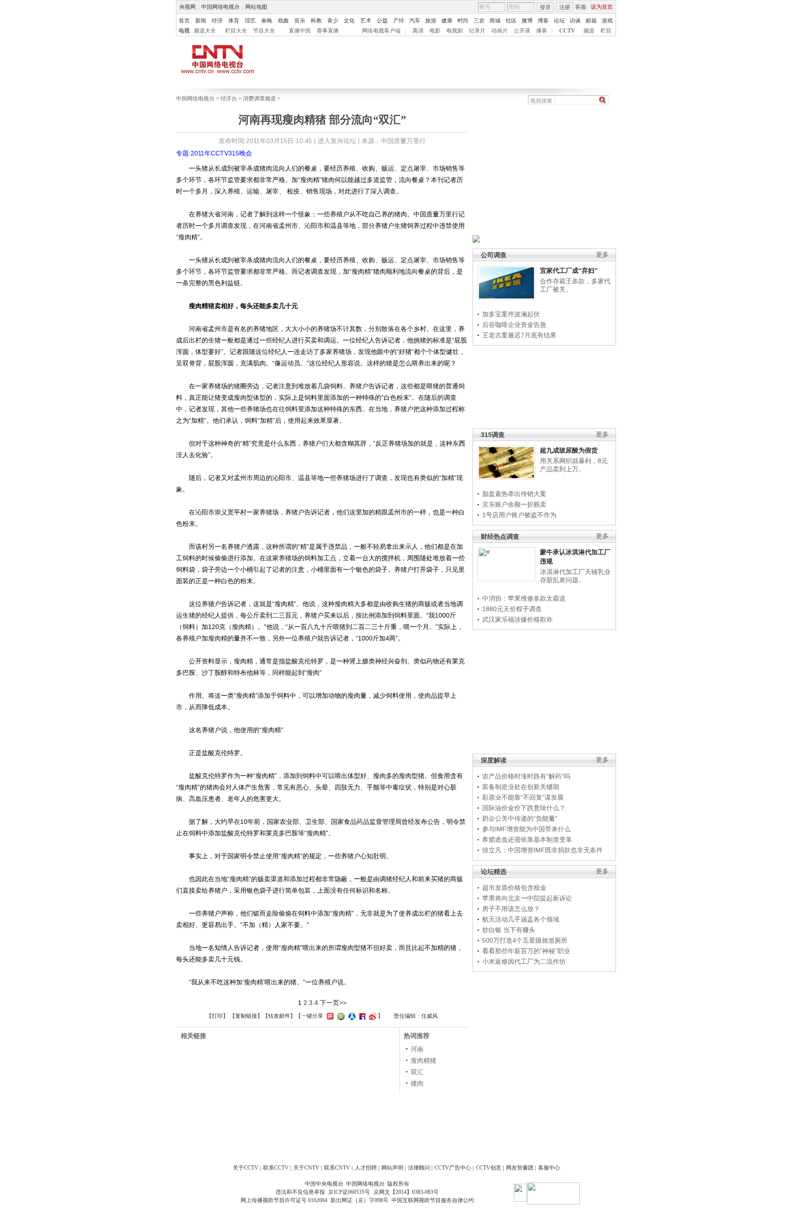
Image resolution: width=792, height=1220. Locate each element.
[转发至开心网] (329, 1016)
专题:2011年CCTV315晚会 (214, 153)
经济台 (228, 98)
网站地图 (256, 7)
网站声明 (392, 1168)
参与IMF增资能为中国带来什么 (526, 829)
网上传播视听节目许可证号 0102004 (284, 1200)
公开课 (522, 31)
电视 (184, 31)
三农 (478, 20)
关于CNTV (306, 1168)
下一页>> (333, 1002)
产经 (398, 20)
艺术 (365, 20)
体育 (233, 20)
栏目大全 (236, 31)
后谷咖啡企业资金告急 (514, 324)
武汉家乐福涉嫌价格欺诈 (517, 619)
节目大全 (264, 31)
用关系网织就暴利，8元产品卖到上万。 (574, 465)
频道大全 (205, 31)
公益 (382, 20)
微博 (527, 20)
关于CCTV (245, 1168)
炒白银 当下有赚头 (508, 929)
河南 (417, 1049)
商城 (495, 20)
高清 (418, 31)
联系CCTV (276, 1168)
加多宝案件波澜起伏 (511, 314)
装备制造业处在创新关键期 (520, 786)
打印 (217, 1016)
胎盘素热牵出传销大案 (514, 493)
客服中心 (549, 1168)
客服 (580, 7)
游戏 (607, 20)
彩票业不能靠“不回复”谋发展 (523, 797)
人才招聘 (366, 1168)
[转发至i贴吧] (361, 1016)
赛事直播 (328, 31)
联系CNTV (337, 1168)
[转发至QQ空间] (340, 1016)
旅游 (430, 20)
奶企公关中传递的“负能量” (519, 818)
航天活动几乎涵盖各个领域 (520, 919)
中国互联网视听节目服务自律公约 (432, 1200)
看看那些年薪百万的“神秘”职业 (526, 951)
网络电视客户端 (381, 31)
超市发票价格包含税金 (514, 887)
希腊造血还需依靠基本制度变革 (527, 839)
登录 (545, 7)
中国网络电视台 (220, 7)
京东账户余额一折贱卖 (514, 504)
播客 (541, 31)
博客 (543, 20)
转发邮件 (279, 1016)
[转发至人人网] (351, 1016)
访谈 (575, 20)
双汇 (417, 1072)
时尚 (462, 20)
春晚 (266, 20)
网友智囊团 (520, 1168)
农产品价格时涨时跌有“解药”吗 (526, 776)
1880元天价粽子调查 (512, 609)
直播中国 (300, 31)
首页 (184, 20)
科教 (316, 20)
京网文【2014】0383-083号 (406, 1192)
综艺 (250, 20)
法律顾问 (419, 1168)
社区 (511, 20)
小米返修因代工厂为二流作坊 (524, 961)
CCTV (567, 31)
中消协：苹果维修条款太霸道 (524, 598)
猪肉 (417, 1083)
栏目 (605, 31)
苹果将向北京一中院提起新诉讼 (527, 898)
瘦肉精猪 (423, 1060)
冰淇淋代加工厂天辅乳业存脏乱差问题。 (575, 576)
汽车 (414, 20)
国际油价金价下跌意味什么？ (524, 807)
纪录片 (477, 31)
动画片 (499, 31)
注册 (564, 7)
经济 (217, 20)
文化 (349, 20)
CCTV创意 (488, 1168)
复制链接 (246, 1016)
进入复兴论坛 (337, 140)
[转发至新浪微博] (371, 1016)
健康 (446, 20)
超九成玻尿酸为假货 (569, 450)
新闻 (200, 20)
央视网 (187, 7)
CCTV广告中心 (452, 1168)
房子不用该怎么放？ (511, 908)
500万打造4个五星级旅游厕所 (524, 940)
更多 (602, 254)
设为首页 (602, 7)
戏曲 (283, 20)
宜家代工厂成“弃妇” (569, 270)
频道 (588, 31)
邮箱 (591, 20)
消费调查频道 (259, 98)
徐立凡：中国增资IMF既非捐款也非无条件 (542, 850)
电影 (434, 31)
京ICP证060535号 (349, 1192)
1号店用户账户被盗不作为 (519, 515)
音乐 (299, 20)
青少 (332, 20)
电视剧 (454, 31)
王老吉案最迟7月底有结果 (519, 335)
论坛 (559, 20)
